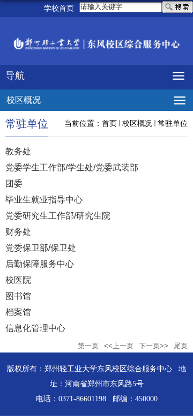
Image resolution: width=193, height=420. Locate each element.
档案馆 (18, 312)
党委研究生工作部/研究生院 (57, 215)
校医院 (18, 279)
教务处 (18, 151)
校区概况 (137, 123)
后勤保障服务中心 (39, 263)
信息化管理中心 (35, 328)
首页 (109, 123)
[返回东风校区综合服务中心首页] (96, 44)
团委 (14, 183)
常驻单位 (173, 123)
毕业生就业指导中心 (44, 199)
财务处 (18, 231)
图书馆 (18, 296)
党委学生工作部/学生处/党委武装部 (71, 167)
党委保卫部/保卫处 (40, 247)
